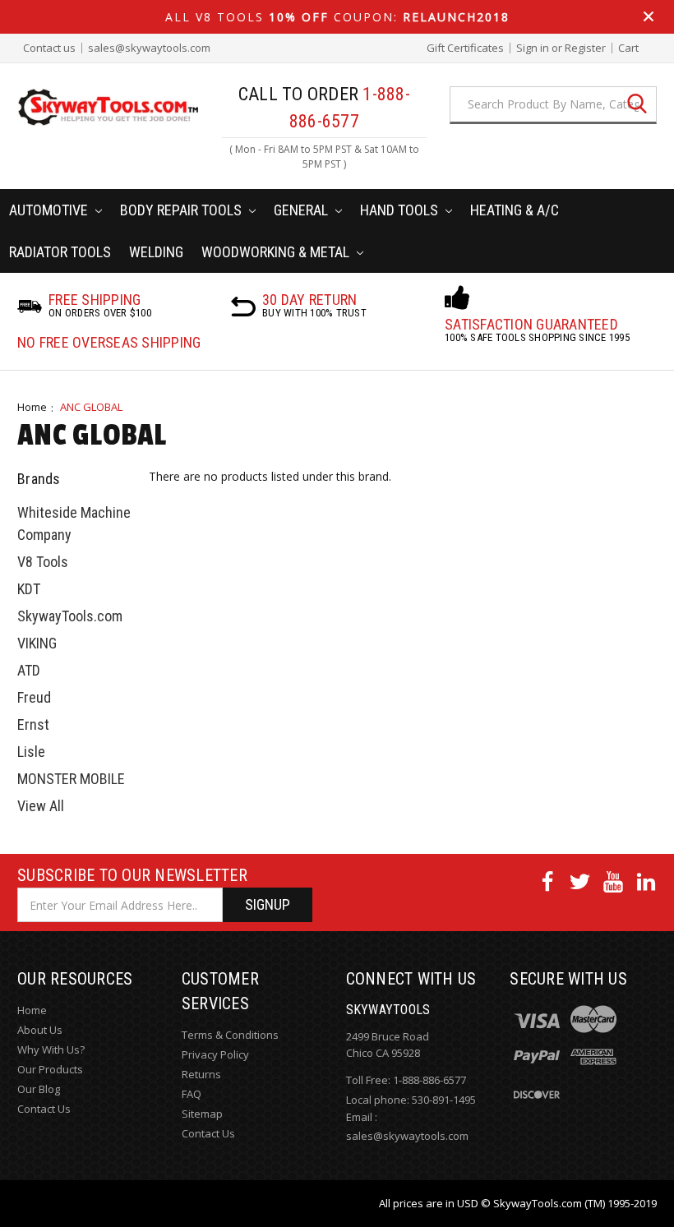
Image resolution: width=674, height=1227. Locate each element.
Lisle (31, 751)
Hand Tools (400, 210)
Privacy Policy (215, 1054)
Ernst (33, 724)
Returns (201, 1074)
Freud (34, 697)
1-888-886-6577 (429, 1079)
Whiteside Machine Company (74, 523)
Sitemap (202, 1113)
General (302, 210)
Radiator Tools (60, 252)
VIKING (37, 643)
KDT (28, 588)
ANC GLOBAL (91, 406)
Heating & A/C (514, 210)
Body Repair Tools (182, 210)
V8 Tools (42, 561)
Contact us (49, 48)
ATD (28, 670)
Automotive (50, 210)
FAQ (191, 1093)
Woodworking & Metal (277, 252)
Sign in (532, 48)
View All (40, 805)
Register (585, 48)
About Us (39, 1029)
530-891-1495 (444, 1099)
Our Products (50, 1069)
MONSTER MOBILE (71, 778)
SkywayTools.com (69, 616)
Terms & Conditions (230, 1034)
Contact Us (44, 1108)
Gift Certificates (465, 48)
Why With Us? (51, 1049)
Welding (156, 252)
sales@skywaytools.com (149, 48)
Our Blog (38, 1089)
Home (32, 406)
